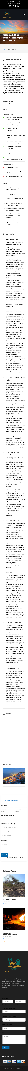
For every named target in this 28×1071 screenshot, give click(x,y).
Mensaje (4, 840)
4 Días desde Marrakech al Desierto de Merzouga (10, 934)
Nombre (3, 811)
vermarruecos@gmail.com (14, 3)
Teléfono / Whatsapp (8, 823)
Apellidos (17, 811)
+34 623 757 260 (12, 1)
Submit (4, 855)
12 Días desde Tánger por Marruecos (9, 900)
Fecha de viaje (6, 832)
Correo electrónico (7, 815)
